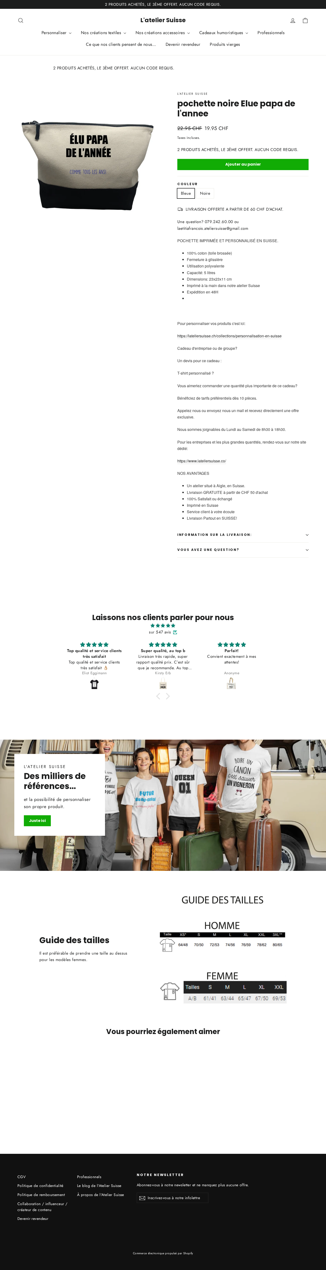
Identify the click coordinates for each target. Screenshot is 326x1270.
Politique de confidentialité (40, 1185)
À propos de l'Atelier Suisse (100, 1194)
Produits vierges (225, 44)
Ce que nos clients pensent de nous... (121, 44)
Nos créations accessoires (161, 33)
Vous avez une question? (208, 550)
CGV (21, 1177)
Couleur (187, 184)
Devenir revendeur (183, 44)
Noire (205, 193)
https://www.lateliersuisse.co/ (201, 461)
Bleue (186, 193)
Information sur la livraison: (214, 535)
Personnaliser (55, 33)
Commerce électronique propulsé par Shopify (163, 1253)
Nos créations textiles (101, 33)
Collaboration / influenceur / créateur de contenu (42, 1207)
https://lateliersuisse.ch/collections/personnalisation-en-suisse (229, 336)
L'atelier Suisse (163, 20)
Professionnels (271, 33)
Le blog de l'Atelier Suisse (99, 1185)
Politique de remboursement (41, 1194)
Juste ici (37, 820)
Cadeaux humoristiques (221, 33)
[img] (163, 625)
